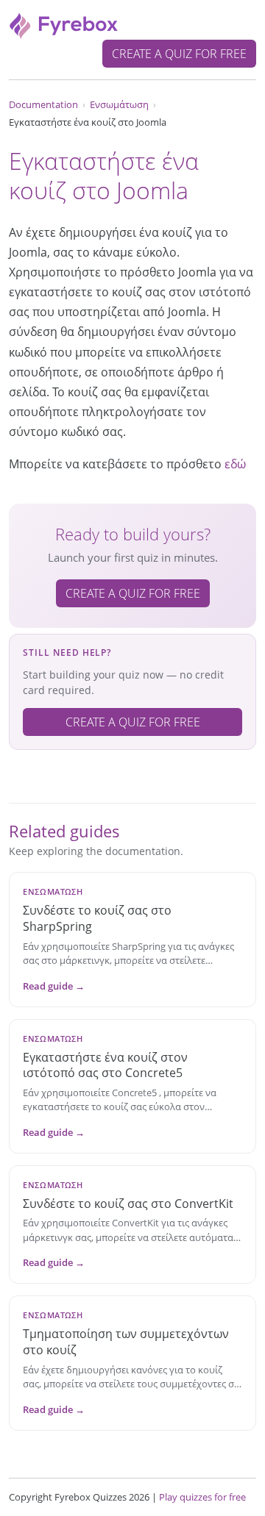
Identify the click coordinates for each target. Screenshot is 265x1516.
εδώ (235, 464)
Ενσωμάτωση (119, 104)
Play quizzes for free (202, 1497)
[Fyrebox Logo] (64, 24)
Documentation (43, 104)
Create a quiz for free (179, 54)
